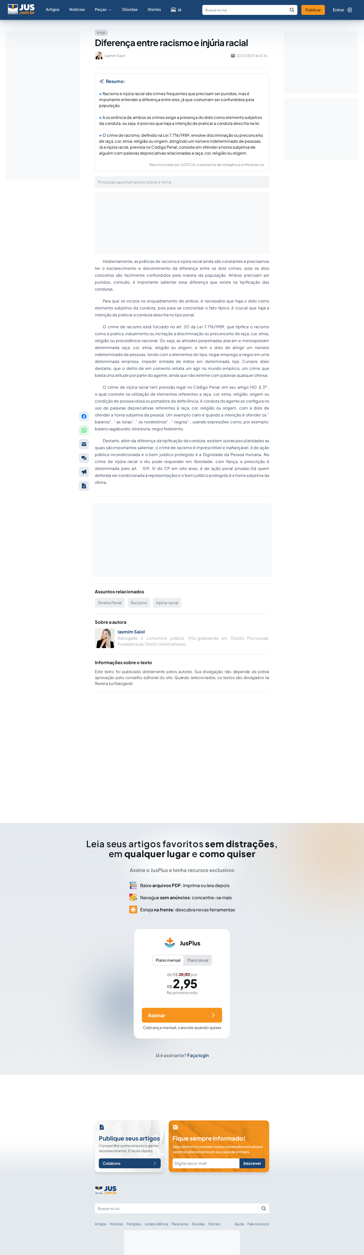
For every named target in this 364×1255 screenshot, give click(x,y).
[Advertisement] (182, 751)
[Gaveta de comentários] (84, 458)
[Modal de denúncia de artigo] (84, 472)
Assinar (156, 1015)
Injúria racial (167, 602)
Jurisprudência (156, 1224)
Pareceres (180, 1224)
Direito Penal (110, 602)
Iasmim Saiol (131, 631)
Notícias (77, 9)
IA (180, 9)
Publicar (313, 9)
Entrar (338, 9)
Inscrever (252, 1163)
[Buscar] (291, 10)
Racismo (139, 602)
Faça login (198, 1055)
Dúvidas (130, 9)
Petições (134, 1224)
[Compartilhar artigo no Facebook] (84, 416)
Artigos (52, 9)
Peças (100, 9)
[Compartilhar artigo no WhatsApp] (84, 430)
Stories (154, 9)
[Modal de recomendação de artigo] (84, 444)
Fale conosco (258, 1224)
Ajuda (239, 1224)
